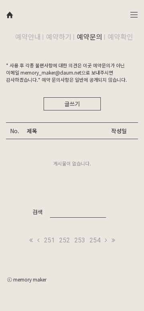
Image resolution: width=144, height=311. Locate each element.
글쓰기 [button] (72, 104)
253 (79, 240)
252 (64, 240)
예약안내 (28, 36)
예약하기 (59, 36)
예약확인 (120, 36)
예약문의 (89, 36)
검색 (37, 212)
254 (95, 240)
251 (49, 240)
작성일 (119, 131)
